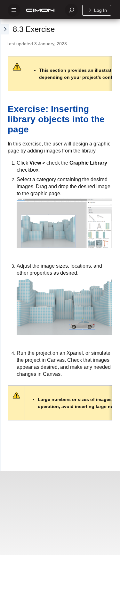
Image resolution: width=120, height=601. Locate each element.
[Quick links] (41, 10)
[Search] (71, 10)
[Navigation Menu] (14, 10)
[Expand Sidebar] (4, 245)
